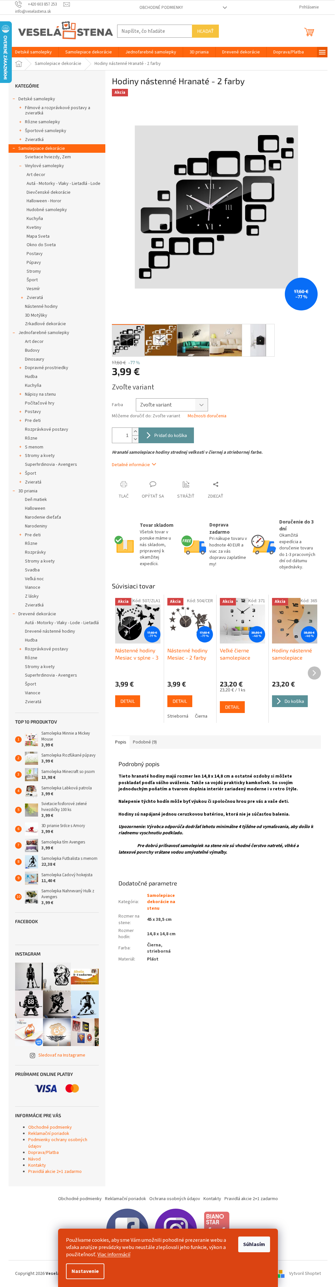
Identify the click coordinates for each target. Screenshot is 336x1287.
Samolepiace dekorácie (41, 148)
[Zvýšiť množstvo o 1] (135, 431)
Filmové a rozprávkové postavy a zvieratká (57, 111)
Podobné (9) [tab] (145, 742)
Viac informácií (113, 1254)
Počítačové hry (39, 403)
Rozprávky (35, 552)
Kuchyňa (35, 218)
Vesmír (33, 289)
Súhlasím (254, 1244)
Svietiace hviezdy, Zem (48, 157)
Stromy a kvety (40, 455)
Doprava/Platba (43, 1152)
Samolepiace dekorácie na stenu (161, 902)
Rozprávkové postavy (46, 429)
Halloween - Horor (44, 201)
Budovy (32, 350)
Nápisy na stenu (40, 394)
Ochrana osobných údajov (174, 1199)
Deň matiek (36, 499)
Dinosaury (34, 359)
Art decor (36, 174)
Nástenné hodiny (41, 306)
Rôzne (31, 438)
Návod (34, 1159)
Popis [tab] (120, 742)
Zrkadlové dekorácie (45, 324)
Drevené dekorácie (37, 614)
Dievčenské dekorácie (49, 192)
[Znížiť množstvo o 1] (135, 439)
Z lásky (32, 596)
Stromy (34, 271)
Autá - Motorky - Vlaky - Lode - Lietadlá (62, 623)
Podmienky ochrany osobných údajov (57, 1143)
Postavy (35, 253)
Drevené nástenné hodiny (50, 631)
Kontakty (37, 1165)
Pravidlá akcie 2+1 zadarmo (55, 1171)
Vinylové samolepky (44, 166)
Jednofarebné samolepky (43, 332)
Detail (127, 701)
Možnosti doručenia (207, 416)
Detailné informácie (131, 465)
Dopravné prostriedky (46, 368)
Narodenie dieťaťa (43, 517)
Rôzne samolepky (42, 122)
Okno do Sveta (41, 245)
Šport (32, 280)
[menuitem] (33, 52)
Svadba (32, 570)
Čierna (201, 716)
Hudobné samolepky (47, 210)
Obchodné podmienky (161, 7)
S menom (34, 447)
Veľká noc (34, 579)
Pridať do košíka (170, 435)
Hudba (31, 376)
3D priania (27, 491)
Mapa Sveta (38, 236)
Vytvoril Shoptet (305, 1273)
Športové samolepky (45, 131)
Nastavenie (85, 1271)
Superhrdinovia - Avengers (51, 464)
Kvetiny (34, 227)
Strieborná (177, 716)
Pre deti (33, 420)
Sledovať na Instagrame (61, 1055)
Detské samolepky (36, 99)
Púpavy (34, 262)
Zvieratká (34, 139)
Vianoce (32, 587)
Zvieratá (35, 297)
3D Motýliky (36, 315)
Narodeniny (36, 526)
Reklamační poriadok (48, 1133)
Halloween (35, 508)
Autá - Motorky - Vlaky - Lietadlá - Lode (63, 183)
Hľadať (205, 31)
